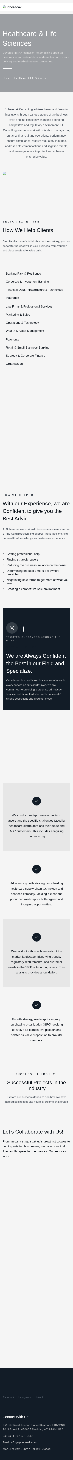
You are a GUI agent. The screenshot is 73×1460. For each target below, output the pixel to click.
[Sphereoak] (12, 7)
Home (6, 78)
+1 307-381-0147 (22, 1435)
